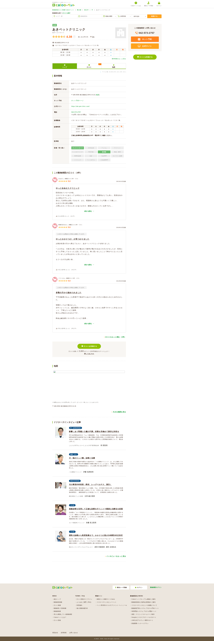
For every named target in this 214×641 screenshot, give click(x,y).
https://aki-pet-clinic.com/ (80, 106)
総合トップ (57, 599)
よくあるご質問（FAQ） (84, 602)
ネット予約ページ (77, 100)
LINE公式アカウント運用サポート (142, 620)
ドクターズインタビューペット (106, 602)
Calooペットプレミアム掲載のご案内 (143, 599)
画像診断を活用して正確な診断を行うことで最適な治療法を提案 (96, 509)
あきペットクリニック (68, 29)
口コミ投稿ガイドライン (84, 599)
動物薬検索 (57, 611)
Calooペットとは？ (60, 617)
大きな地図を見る (119, 412)
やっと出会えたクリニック (67, 188)
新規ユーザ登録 (148, 5)
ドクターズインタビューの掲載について (144, 605)
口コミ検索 (57, 605)
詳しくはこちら (89, 353)
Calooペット (63, 10)
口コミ (93, 65)
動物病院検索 (58, 602)
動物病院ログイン (156, 587)
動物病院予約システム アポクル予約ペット (145, 608)
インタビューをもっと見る (116, 556)
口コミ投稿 (57, 620)
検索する (154, 16)
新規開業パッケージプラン (140, 623)
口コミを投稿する (90, 346)
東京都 (79, 10)
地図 (113, 67)
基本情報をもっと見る (119, 59)
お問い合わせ (73, 632)
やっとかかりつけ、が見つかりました (72, 239)
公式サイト (146, 46)
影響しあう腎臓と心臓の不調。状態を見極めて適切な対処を (94, 431)
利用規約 (79, 605)
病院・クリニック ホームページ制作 (143, 614)
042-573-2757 (76, 112)
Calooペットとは (136, 5)
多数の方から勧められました (68, 293)
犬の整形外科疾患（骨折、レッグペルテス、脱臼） (90, 484)
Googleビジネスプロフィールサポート (144, 617)
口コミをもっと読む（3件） (115, 337)
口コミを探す (67, 13)
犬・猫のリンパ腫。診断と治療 (82, 458)
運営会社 (55, 632)
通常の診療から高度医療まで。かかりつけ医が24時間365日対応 (96, 535)
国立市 (86, 10)
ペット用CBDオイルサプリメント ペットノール (112, 605)
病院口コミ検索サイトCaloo (106, 599)
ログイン (159, 5)
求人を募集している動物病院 (63, 614)
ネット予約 (146, 39)
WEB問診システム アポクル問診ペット (144, 611)
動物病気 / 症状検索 (60, 608)
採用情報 (64, 632)
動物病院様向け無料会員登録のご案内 (144, 602)
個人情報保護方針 (82, 608)
